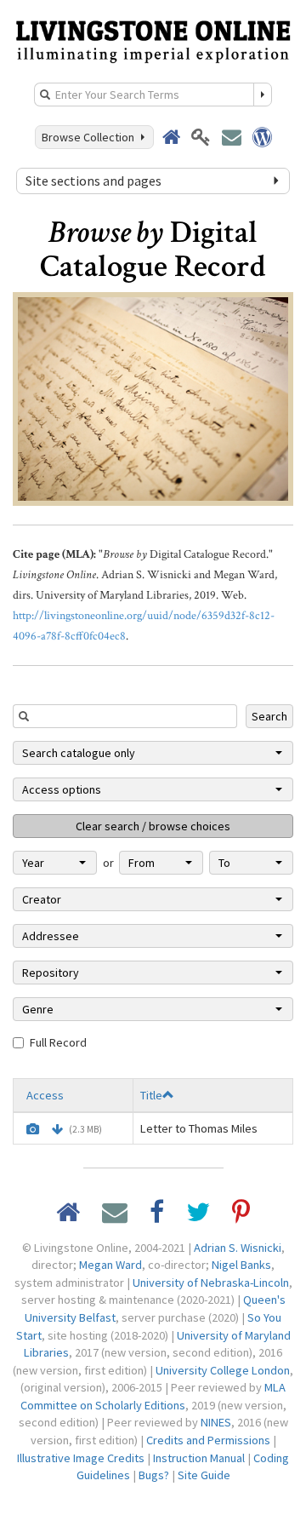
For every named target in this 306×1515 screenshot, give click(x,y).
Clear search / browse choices (153, 826)
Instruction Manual (199, 1458)
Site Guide (204, 1475)
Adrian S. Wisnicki (237, 1247)
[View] (32, 1129)
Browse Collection (90, 137)
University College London (223, 1370)
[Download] (57, 1129)
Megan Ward (110, 1264)
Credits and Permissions (208, 1440)
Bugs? (154, 1475)
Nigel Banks (241, 1264)
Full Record (58, 1042)
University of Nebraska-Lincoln (211, 1282)
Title (151, 1095)
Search (269, 716)
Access (45, 1095)
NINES (216, 1422)
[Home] (153, 40)
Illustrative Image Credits (80, 1458)
